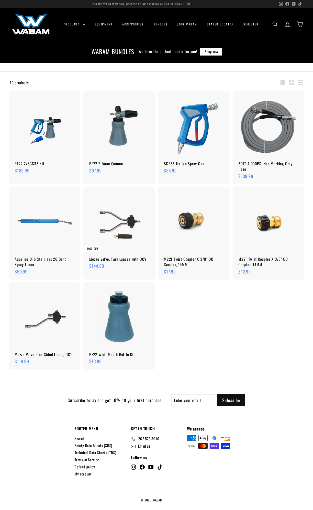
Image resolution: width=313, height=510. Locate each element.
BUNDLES (161, 24)
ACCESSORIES (133, 24)
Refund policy (85, 466)
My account (83, 473)
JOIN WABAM (187, 24)
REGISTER (252, 24)
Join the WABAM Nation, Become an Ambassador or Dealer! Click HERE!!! (142, 3)
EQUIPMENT (104, 24)
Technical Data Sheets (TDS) (95, 452)
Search (80, 438)
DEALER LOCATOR (220, 24)
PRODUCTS (72, 24)
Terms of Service (87, 459)
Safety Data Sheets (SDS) (93, 445)
